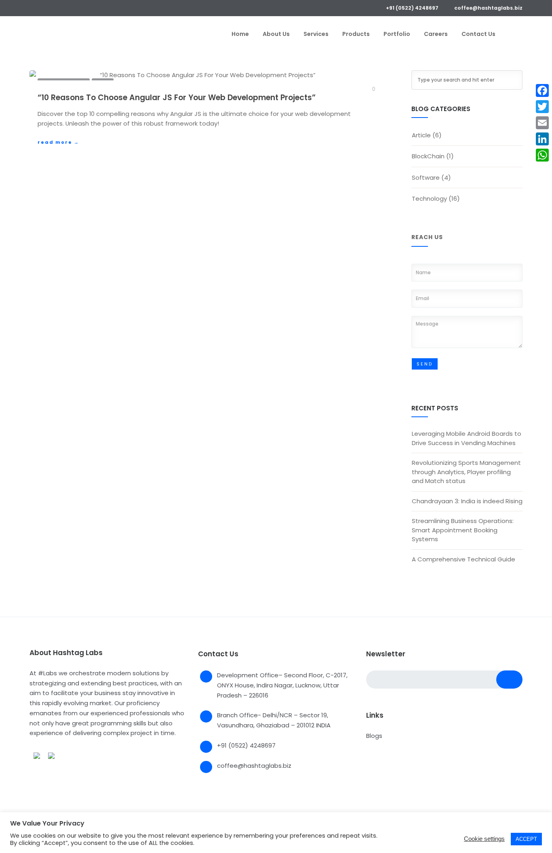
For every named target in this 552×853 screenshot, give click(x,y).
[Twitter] (44, 7)
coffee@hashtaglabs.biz (488, 7)
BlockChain (428, 156)
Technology (429, 198)
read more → (58, 142)
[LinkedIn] (56, 7)
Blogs (374, 735)
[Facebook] (32, 7)
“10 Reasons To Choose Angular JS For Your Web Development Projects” (177, 97)
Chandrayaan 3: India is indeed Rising (467, 501)
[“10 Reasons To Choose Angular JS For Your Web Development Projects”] (204, 75)
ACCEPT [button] (526, 839)
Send (425, 364)
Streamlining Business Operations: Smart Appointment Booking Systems (463, 530)
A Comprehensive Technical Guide (463, 559)
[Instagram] (68, 7)
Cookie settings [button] (484, 838)
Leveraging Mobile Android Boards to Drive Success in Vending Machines (466, 438)
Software (426, 177)
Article (421, 135)
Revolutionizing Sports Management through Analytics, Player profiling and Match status (466, 471)
